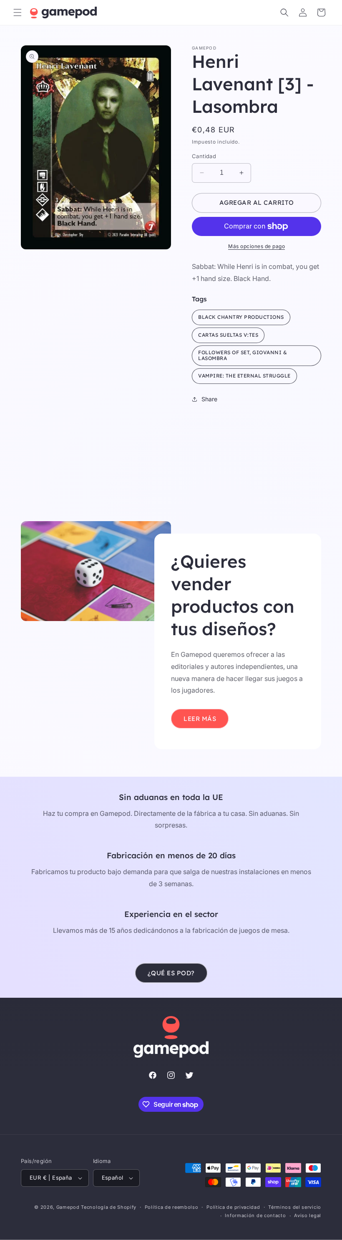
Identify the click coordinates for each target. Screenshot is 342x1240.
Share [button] (209, 399)
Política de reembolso (172, 1207)
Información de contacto (255, 1215)
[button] (17, 12)
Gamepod (68, 1207)
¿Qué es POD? (171, 973)
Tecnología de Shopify (108, 1207)
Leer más (200, 718)
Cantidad (204, 156)
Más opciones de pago (256, 246)
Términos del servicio (294, 1207)
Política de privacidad (233, 1207)
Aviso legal (307, 1215)
